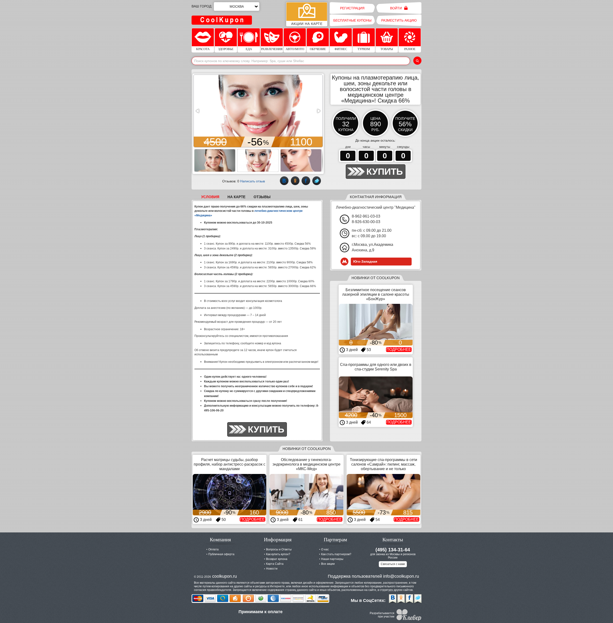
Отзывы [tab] (262, 197)
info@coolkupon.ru (401, 576)
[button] (198, 111)
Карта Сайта (275, 563)
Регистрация (352, 8)
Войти (396, 8)
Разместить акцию (399, 20)
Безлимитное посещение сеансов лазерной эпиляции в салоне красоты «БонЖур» (375, 294)
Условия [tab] (210, 197)
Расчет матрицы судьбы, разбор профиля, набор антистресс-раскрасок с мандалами (229, 464)
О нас (325, 549)
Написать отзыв (252, 181)
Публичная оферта (221, 554)
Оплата (213, 549)
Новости (272, 568)
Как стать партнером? (336, 554)
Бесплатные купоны (352, 20)
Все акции (328, 563)
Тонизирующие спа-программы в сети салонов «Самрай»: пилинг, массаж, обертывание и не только (383, 464)
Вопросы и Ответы (279, 549)
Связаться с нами (393, 564)
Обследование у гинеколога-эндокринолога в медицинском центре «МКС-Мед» (306, 464)
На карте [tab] (236, 197)
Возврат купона (276, 559)
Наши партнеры (332, 559)
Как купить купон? (278, 554)
